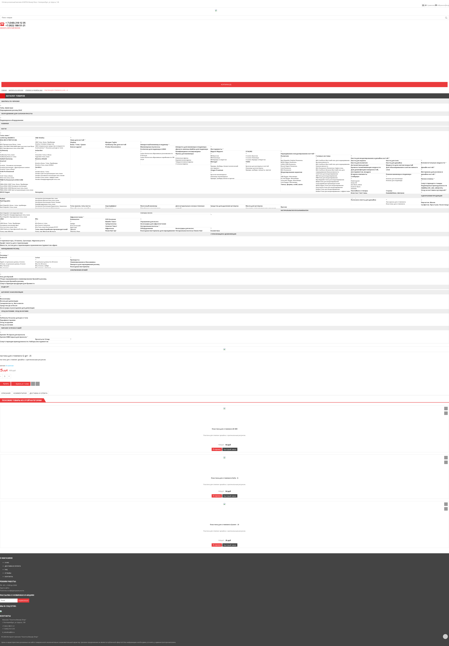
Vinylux (73, 142)
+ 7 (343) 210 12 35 (15, 23)
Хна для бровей (6, 277)
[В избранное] (38, 384)
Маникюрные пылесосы (150, 147)
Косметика (215, 231)
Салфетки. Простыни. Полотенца (435, 205)
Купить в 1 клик (22, 384)
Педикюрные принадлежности (434, 186)
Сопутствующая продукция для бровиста (17, 283)
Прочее (284, 207)
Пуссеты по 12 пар (42, 339)
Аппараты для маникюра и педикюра (191, 147)
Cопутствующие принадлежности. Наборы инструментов (24, 341)
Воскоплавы (5, 299)
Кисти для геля (392, 160)
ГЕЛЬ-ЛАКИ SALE (6, 108)
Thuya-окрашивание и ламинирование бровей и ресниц (23, 279)
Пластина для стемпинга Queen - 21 (224, 524)
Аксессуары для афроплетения (153, 224)
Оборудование (146, 228)
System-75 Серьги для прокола (12, 335)
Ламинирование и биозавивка (82, 262)
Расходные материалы (79, 267)
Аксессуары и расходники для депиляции (17, 308)
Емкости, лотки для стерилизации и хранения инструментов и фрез (28, 245)
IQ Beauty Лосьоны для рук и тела (14, 318)
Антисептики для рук (360, 165)
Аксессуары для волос (185, 228)
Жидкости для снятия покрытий (399, 165)
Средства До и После (8, 305)
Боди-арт (5, 287)
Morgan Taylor (111, 142)
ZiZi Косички (110, 219)
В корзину (217, 449)
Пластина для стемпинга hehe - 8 (224, 478)
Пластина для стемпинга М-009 (224, 429)
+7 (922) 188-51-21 (15, 25)
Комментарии (20, 393)
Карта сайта (4, 588)
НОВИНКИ (5, 124)
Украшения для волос (149, 222)
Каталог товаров (15, 96)
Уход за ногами (6, 325)
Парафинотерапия (7, 320)
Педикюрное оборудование (11, 120)
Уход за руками (6, 322)
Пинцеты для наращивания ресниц (84, 264)
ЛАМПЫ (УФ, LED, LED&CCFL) (432, 188)
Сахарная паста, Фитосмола (11, 303)
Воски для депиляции (9, 301)
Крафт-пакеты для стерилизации (14, 243)
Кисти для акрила (358, 160)
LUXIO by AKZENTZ (7, 138)
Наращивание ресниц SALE (11, 110)
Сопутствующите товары (431, 183)
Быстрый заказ (230, 449)
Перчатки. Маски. (428, 202)
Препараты (75, 260)
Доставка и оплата (38, 393)
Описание (6, 393)
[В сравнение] (33, 384)
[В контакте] (1, 611)
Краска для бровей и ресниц (12, 281)
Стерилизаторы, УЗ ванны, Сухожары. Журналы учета (22, 241)
